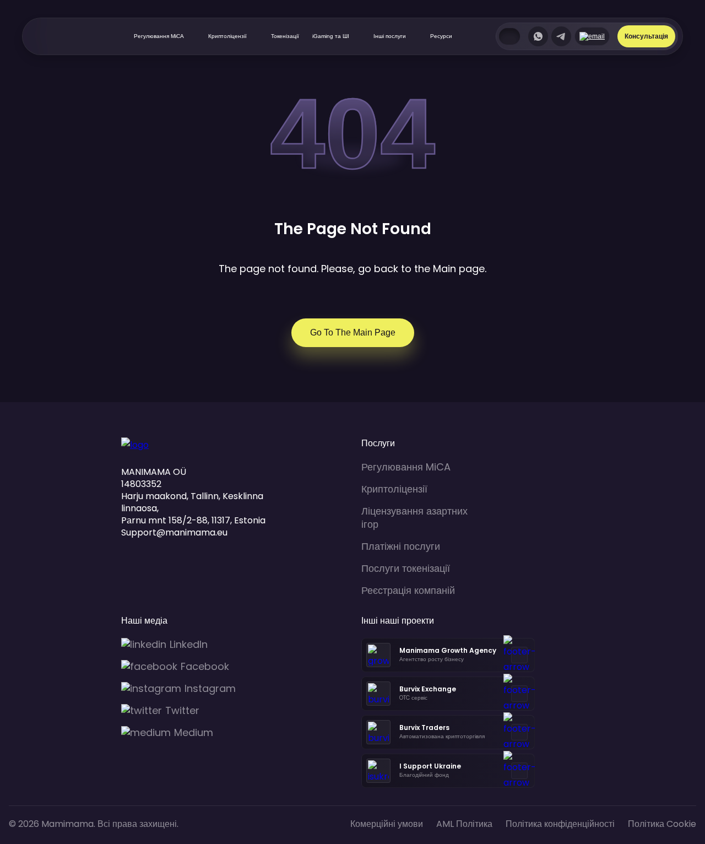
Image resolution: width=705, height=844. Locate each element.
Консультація (646, 36)
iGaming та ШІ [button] (330, 36)
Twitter (182, 710)
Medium (193, 732)
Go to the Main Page (352, 332)
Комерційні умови (386, 824)
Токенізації (285, 36)
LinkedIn (189, 644)
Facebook (205, 666)
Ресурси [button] (441, 36)
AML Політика (464, 824)
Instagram (210, 688)
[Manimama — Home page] (62, 36)
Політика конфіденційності (560, 824)
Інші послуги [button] (389, 36)
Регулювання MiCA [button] (159, 36)
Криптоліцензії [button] (227, 36)
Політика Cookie (662, 824)
